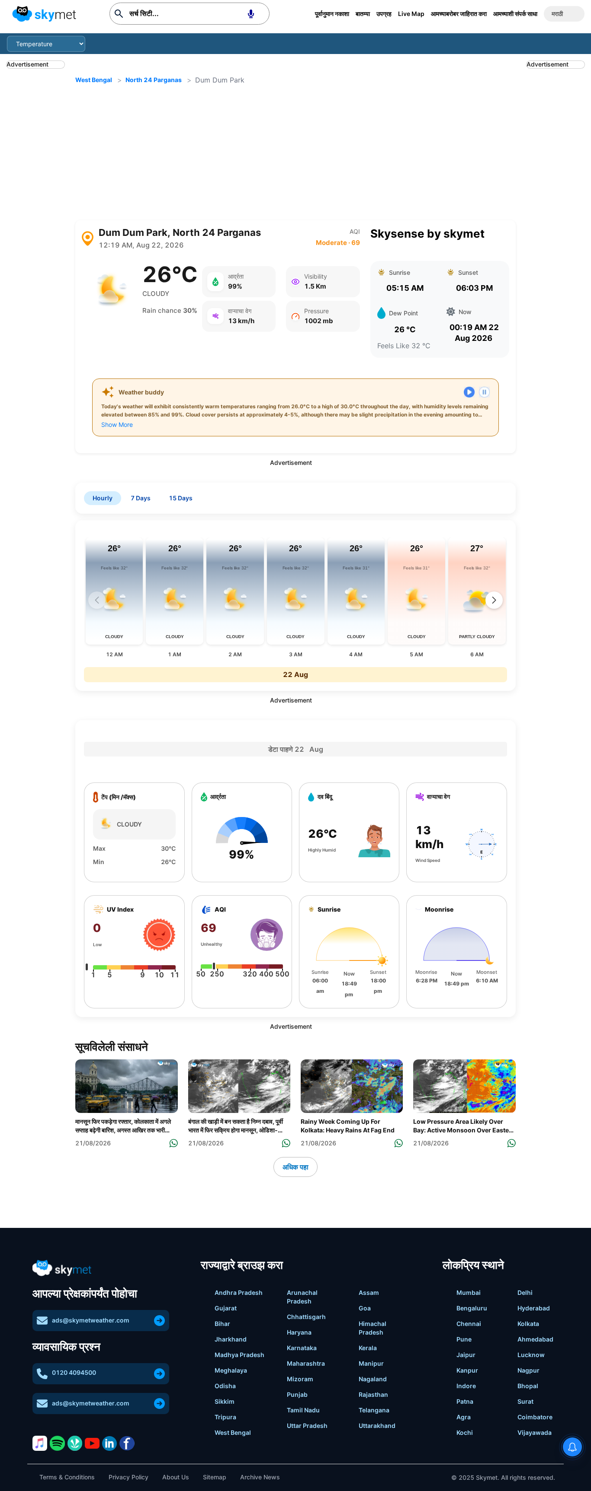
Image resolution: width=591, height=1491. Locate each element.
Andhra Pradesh (239, 1292)
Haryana (299, 1332)
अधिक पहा (295, 1167)
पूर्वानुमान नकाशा (332, 13)
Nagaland (373, 1379)
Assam (369, 1292)
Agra (463, 1417)
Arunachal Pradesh (302, 1297)
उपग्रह (384, 13)
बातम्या (363, 13)
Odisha (225, 1385)
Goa (365, 1308)
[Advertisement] (295, 152)
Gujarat (226, 1308)
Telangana (374, 1410)
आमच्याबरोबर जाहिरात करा (459, 13)
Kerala (368, 1347)
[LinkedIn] (109, 1443)
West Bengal (93, 79)
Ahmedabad (535, 1339)
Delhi (525, 1292)
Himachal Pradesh (372, 1328)
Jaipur (465, 1354)
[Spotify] (57, 1443)
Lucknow (531, 1354)
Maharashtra (306, 1363)
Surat (525, 1401)
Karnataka (302, 1347)
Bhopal (527, 1385)
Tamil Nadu (303, 1410)
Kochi (464, 1432)
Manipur (371, 1363)
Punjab (297, 1394)
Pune (464, 1339)
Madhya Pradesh (239, 1354)
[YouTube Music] (92, 1443)
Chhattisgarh (306, 1316)
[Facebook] (126, 1443)
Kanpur (467, 1370)
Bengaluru (471, 1308)
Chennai (468, 1323)
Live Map (411, 13)
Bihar (222, 1323)
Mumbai (468, 1292)
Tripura (225, 1417)
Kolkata (528, 1323)
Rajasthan (373, 1394)
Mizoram (300, 1379)
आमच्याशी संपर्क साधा (515, 13)
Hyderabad (533, 1308)
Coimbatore (534, 1417)
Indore (466, 1385)
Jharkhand (231, 1339)
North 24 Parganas (153, 79)
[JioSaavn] (74, 1443)
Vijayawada (534, 1432)
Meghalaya (231, 1370)
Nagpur (528, 1370)
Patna (464, 1401)
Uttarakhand (377, 1425)
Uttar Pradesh (307, 1425)
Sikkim (224, 1401)
